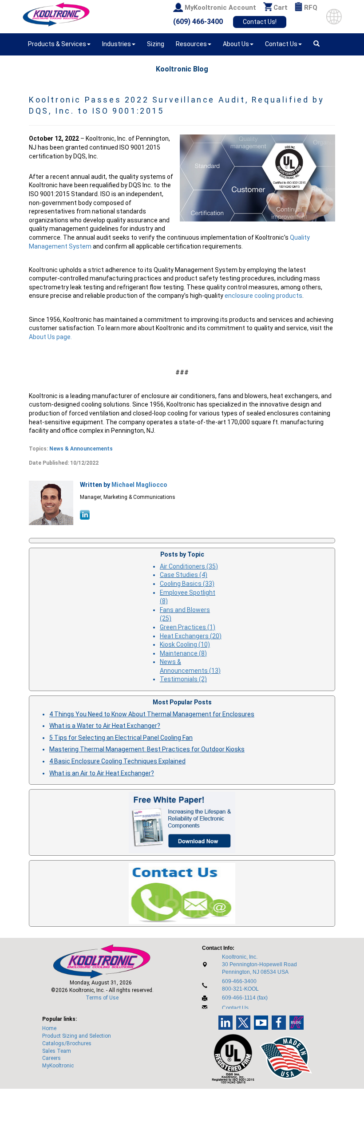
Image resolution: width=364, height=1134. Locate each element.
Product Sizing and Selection (76, 1036)
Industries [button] (116, 43)
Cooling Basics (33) (187, 583)
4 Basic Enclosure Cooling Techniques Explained (117, 761)
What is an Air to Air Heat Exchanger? (101, 773)
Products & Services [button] (57, 43)
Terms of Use (102, 998)
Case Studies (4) (183, 574)
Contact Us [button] (281, 43)
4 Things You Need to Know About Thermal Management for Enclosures (151, 714)
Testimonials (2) (183, 679)
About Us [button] (236, 43)
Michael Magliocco (139, 484)
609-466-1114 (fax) (245, 998)
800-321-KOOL (240, 989)
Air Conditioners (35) (189, 566)
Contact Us (235, 1008)
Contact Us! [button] (260, 21)
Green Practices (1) (187, 627)
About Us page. (50, 336)
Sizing (155, 43)
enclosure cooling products (263, 295)
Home (49, 1028)
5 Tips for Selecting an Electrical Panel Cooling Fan (121, 737)
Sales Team (56, 1051)
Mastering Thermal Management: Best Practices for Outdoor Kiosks (147, 749)
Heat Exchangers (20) (191, 636)
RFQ (310, 8)
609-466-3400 (239, 981)
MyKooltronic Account (220, 8)
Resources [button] (191, 43)
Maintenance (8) (183, 653)
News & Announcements (81, 449)
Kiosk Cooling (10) (185, 644)
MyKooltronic (58, 1066)
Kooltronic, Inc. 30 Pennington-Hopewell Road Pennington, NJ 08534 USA (259, 964)
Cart (280, 8)
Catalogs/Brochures (66, 1043)
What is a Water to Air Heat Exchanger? (104, 725)
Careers (51, 1058)
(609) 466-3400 (198, 21)
